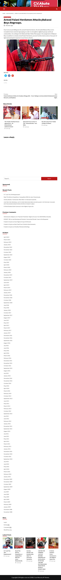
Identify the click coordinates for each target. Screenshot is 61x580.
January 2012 (7, 423)
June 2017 (6, 320)
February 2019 (7, 290)
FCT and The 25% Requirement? (12, 194)
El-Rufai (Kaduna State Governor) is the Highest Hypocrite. (19, 206)
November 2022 (8, 249)
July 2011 (6, 433)
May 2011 (6, 439)
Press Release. (41, 547)
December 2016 (8, 335)
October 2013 (7, 396)
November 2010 (8, 454)
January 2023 (7, 244)
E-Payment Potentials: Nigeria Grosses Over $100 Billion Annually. (34, 216)
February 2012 (7, 421)
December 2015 (8, 360)
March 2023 (7, 239)
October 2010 (7, 456)
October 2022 (7, 252)
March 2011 (7, 444)
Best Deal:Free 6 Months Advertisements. (25, 224)
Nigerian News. (30, 547)
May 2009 (6, 497)
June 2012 (6, 418)
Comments (7, 527)
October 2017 (7, 312)
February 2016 (7, 358)
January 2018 (7, 310)
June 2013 (6, 401)
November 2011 (8, 426)
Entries (6, 524)
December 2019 (8, 275)
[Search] (57, 9)
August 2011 (7, 431)
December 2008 (8, 509)
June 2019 (6, 282)
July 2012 (6, 416)
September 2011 (8, 428)
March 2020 (7, 267)
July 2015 (6, 373)
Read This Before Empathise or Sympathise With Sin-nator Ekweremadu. (22, 197)
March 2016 (7, 355)
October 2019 (7, 277)
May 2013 (6, 403)
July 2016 (6, 345)
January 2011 (7, 449)
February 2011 (7, 446)
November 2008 (8, 512)
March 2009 (7, 502)
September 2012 (8, 413)
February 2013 (7, 408)
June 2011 (6, 436)
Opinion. (5, 547)
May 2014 (6, 386)
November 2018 (8, 297)
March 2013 (7, 406)
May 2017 (6, 323)
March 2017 (7, 328)
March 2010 (7, 471)
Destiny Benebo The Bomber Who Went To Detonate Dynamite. (20, 199)
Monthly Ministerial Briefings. (22, 226)
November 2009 (8, 481)
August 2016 (7, 343)
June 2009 (6, 494)
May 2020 (6, 262)
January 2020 (7, 272)
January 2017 (7, 333)
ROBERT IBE (7, 219)
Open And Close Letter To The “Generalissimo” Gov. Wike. (30, 123)
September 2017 (8, 315)
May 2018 (6, 307)
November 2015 (8, 363)
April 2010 (6, 469)
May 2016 (6, 350)
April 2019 (6, 285)
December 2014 (8, 378)
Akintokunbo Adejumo (9, 216)
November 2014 (8, 381)
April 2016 (6, 353)
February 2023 (7, 242)
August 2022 (7, 257)
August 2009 (7, 489)
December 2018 (8, 295)
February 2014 (7, 393)
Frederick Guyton (8, 221)
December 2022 (8, 247)
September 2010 (8, 459)
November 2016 (8, 338)
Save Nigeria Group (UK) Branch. (22, 221)
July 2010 (6, 461)
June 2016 (6, 348)
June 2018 (6, 305)
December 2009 (8, 479)
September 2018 (8, 302)
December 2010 (8, 451)
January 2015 (7, 375)
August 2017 (7, 317)
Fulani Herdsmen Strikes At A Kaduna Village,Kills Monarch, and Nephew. (17, 95)
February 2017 (7, 330)
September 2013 (8, 398)
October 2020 (7, 259)
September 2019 (8, 280)
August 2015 (7, 370)
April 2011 (6, 441)
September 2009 (8, 486)
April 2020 (6, 265)
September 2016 (8, 340)
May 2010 (6, 466)
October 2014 (7, 383)
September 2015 (8, 368)
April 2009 (6, 499)
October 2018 (7, 300)
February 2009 (7, 504)
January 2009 (7, 507)
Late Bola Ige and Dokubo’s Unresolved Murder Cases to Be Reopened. (30, 219)
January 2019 (7, 292)
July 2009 (6, 491)
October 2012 (7, 411)
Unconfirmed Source (18, 547)
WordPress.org (8, 530)
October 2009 (7, 484)
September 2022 (8, 254)
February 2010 (7, 474)
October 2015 (7, 365)
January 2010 (7, 476)
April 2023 (6, 237)
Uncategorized (7, 17)
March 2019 (7, 287)
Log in (5, 522)
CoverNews (37, 577)
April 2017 (6, 325)
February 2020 (7, 270)
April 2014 (6, 388)
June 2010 (6, 464)
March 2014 (7, 391)
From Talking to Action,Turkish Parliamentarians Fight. (44, 95)
